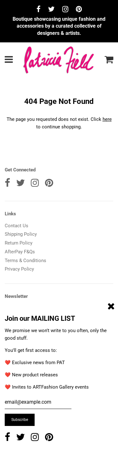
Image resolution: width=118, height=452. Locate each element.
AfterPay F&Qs (20, 252)
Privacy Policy (19, 269)
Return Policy (18, 243)
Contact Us (16, 226)
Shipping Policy (21, 234)
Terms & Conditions (25, 260)
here (107, 119)
